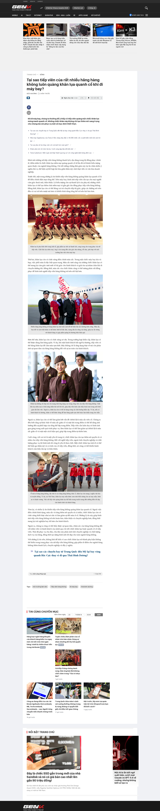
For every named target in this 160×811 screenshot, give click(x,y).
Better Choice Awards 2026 (58, 8)
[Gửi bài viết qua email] (28, 98)
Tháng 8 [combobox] (78, 615)
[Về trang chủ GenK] (22, 8)
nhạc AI (92, 8)
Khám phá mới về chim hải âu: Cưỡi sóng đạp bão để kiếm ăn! (52, 149)
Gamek (25, 1)
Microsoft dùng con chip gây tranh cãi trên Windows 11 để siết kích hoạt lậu (103, 40)
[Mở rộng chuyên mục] (146, 15)
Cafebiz (40, 1)
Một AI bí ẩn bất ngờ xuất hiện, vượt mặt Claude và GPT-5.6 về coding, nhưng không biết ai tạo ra (125, 777)
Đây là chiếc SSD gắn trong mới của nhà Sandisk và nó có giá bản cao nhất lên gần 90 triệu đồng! (53, 777)
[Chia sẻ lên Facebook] (29, 107)
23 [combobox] (69, 615)
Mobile (15, 15)
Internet (38, 15)
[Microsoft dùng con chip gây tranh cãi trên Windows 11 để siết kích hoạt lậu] (103, 29)
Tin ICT (28, 15)
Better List (79, 8)
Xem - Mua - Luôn (63, 15)
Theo (65, 574)
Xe (74, 15)
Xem (98, 615)
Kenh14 (32, 1)
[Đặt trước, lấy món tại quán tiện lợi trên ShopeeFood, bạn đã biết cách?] (97, 690)
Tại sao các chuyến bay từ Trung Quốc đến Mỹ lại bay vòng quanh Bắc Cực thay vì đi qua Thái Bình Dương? (67, 553)
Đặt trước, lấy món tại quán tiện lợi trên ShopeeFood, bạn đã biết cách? (96, 704)
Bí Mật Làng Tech (138, 15)
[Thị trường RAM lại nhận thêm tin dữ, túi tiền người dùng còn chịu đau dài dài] (80, 29)
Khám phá (49, 15)
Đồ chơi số (95, 15)
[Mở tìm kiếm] (146, 7)
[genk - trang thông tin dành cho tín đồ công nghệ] (34, 808)
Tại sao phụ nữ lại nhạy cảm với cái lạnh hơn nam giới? (49, 145)
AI (21, 15)
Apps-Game (83, 15)
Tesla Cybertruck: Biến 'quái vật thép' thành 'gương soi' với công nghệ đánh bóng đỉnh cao (61, 153)
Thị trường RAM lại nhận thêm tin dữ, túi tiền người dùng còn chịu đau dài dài (79, 40)
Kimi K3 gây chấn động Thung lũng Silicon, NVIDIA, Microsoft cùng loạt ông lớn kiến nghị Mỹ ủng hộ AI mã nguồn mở (126, 42)
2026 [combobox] (89, 615)
